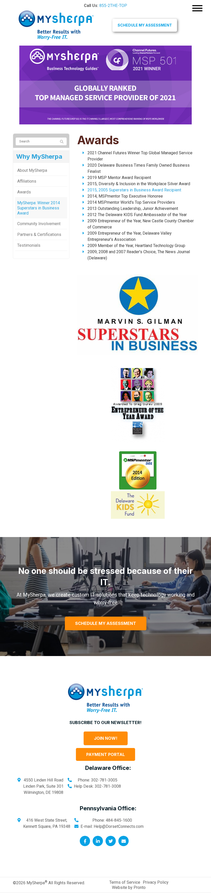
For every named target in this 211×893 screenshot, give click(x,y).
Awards (24, 192)
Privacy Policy (156, 882)
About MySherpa (32, 170)
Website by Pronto (129, 887)
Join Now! (105, 738)
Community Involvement (38, 223)
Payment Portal (105, 754)
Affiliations (26, 181)
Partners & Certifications (39, 234)
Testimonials (28, 245)
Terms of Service (124, 882)
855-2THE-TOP (113, 5)
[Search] (62, 142)
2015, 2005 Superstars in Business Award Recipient (134, 190)
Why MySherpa (39, 156)
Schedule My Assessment (145, 25)
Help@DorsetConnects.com (119, 826)
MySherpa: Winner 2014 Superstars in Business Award (38, 208)
